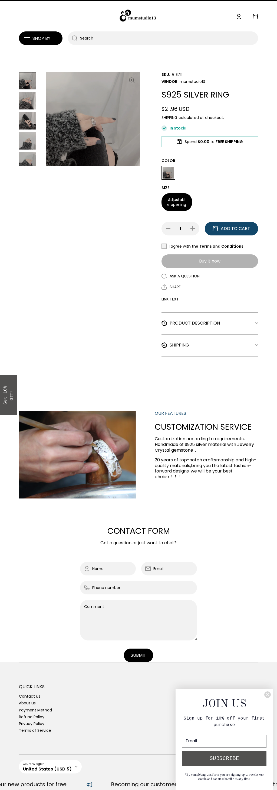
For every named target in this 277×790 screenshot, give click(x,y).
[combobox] (163, 38)
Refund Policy (31, 716)
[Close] (267, 694)
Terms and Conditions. (222, 246)
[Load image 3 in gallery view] (27, 120)
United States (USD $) (47, 769)
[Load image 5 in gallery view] (27, 161)
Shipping (169, 117)
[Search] (72, 38)
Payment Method (35, 710)
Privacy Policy (31, 723)
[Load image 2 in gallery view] (27, 100)
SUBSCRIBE (224, 758)
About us (27, 702)
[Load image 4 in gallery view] (27, 141)
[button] (255, 16)
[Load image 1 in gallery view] (27, 80)
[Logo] (138, 16)
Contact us (29, 696)
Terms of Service (35, 730)
